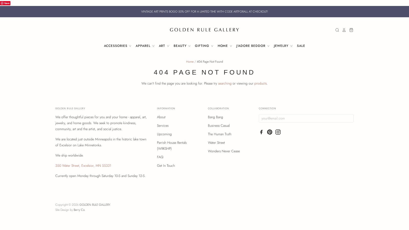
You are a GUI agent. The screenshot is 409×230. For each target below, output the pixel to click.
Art (163, 45)
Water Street (216, 142)
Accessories (116, 45)
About (161, 117)
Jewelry (282, 45)
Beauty (181, 45)
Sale (301, 45)
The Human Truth (219, 134)
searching (225, 83)
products (260, 83)
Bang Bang (215, 117)
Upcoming (164, 134)
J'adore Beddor (251, 45)
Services (162, 125)
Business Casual (219, 125)
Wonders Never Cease (224, 151)
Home (223, 45)
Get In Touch (166, 165)
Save (7, 3)
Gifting (202, 45)
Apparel (143, 45)
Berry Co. (79, 210)
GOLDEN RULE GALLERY (94, 205)
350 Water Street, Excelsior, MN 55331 (83, 165)
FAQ (160, 157)
